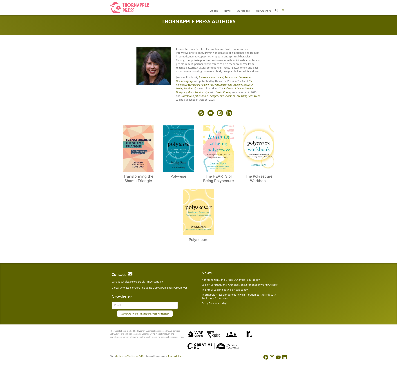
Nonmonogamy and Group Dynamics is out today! (231, 279)
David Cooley (223, 92)
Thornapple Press (175, 356)
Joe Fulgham (121, 356)
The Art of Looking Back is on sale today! (225, 289)
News (227, 10)
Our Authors (263, 10)
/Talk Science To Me (135, 356)
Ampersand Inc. (155, 281)
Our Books (243, 10)
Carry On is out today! (214, 303)
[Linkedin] (284, 357)
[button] (276, 10)
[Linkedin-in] (229, 113)
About (214, 10)
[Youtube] (210, 113)
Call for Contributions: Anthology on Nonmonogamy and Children (240, 284)
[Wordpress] (201, 113)
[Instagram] (272, 357)
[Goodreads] (220, 113)
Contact (119, 274)
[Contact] (130, 274)
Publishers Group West (174, 287)
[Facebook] (265, 357)
